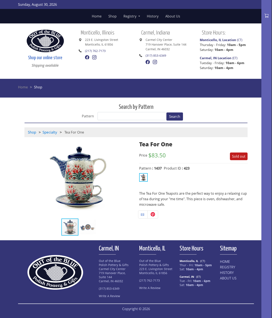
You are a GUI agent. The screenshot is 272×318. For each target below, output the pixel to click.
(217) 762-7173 (95, 51)
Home (97, 16)
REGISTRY (227, 267)
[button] (129, 177)
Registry (130, 16)
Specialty (49, 132)
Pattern (88, 116)
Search (174, 116)
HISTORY (227, 272)
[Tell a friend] (143, 214)
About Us (172, 16)
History (153, 16)
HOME (225, 261)
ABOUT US (228, 278)
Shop (112, 16)
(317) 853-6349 (156, 55)
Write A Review (109, 296)
